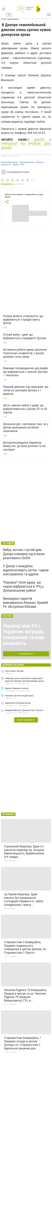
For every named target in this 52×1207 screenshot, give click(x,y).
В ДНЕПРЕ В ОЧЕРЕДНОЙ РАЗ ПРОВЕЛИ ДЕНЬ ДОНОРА (26, 144)
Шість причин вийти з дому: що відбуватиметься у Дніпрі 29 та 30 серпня (25, 409)
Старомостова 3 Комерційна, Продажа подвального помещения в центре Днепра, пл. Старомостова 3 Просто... (25, 947)
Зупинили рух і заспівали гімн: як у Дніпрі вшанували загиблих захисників (25, 427)
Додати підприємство (26, 720)
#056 (22, 164)
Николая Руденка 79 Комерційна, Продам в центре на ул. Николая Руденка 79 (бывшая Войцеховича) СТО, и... (25, 995)
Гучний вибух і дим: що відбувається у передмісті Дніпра (24, 336)
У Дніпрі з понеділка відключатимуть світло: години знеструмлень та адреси (26, 570)
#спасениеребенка (26, 162)
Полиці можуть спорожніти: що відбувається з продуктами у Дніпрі (23, 319)
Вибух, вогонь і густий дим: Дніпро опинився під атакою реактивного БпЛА (24, 554)
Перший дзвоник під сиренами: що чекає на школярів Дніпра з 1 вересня (25, 390)
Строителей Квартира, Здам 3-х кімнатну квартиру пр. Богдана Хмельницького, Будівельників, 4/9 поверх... (24, 852)
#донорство (6, 164)
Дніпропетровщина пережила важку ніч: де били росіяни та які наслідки (24, 446)
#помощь (40, 162)
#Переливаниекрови (9, 162)
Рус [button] (9, 14)
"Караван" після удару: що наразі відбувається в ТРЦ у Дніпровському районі (23, 586)
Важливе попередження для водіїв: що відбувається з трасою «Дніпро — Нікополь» (25, 371)
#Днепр (15, 164)
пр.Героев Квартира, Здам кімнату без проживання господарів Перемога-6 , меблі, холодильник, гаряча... (24, 899)
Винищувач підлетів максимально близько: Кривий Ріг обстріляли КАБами (25, 602)
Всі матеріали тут (26, 654)
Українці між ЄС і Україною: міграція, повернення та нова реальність (23, 634)
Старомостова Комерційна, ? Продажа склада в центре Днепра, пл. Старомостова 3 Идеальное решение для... (22, 1043)
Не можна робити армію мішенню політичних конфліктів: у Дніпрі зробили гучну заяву (25, 353)
